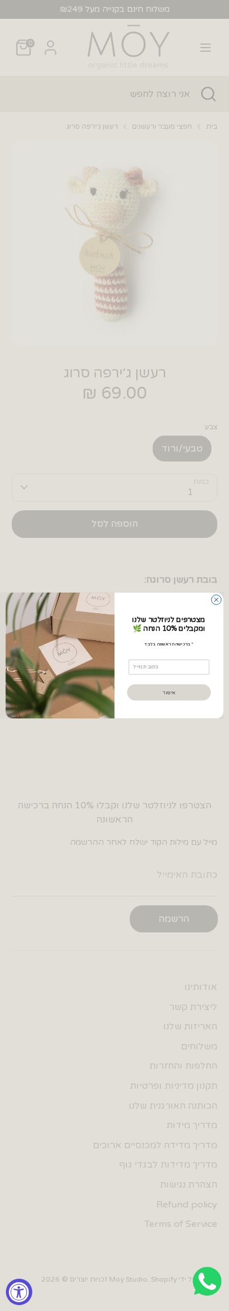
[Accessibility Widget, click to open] (19, 1292)
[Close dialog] (216, 600)
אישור (169, 692)
